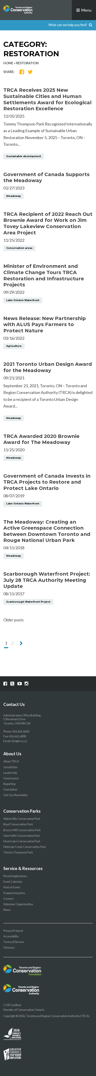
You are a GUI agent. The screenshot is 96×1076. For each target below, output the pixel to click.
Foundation (10, 789)
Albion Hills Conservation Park (21, 818)
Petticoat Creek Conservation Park (24, 847)
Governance (11, 778)
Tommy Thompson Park (18, 852)
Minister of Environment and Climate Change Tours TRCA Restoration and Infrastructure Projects (43, 275)
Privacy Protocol (13, 930)
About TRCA (11, 761)
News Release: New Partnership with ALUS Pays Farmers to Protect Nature (44, 324)
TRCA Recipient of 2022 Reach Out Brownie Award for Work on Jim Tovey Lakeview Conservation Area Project (47, 223)
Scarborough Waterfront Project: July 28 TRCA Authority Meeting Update (46, 580)
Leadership (10, 772)
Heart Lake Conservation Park (21, 841)
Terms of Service (13, 942)
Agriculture (14, 346)
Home (8, 63)
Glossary (9, 947)
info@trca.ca (19, 741)
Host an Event (11, 887)
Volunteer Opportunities (18, 904)
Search (90, 25)
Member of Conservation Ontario (23, 1009)
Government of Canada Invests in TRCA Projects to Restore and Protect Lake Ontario (46, 482)
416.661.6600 (20, 731)
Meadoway (13, 196)
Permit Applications (15, 876)
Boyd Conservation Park (18, 824)
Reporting (9, 784)
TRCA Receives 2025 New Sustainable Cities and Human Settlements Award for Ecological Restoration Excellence (47, 99)
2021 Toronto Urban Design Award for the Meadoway (47, 367)
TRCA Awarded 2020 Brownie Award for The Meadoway (41, 439)
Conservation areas (19, 248)
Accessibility (11, 936)
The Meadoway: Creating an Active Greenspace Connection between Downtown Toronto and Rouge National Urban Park (46, 531)
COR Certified (12, 1005)
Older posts (13, 619)
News (6, 910)
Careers (8, 898)
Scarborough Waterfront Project (28, 601)
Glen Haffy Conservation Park (21, 835)
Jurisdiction (10, 767)
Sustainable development (23, 156)
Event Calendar (12, 881)
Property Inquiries (14, 893)
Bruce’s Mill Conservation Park (22, 830)
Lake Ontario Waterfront (22, 300)
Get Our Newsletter (15, 795)
